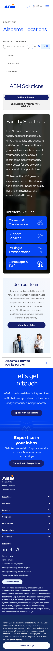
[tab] (26, 97)
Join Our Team (8, 489)
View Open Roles (26, 325)
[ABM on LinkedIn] (5, 549)
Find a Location (8, 485)
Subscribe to (26, 463)
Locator (8, 41)
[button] (37, 6)
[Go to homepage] (9, 6)
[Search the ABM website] (28, 6)
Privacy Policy (8, 556)
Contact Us (7, 482)
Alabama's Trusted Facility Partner (17, 362)
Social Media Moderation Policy (15, 575)
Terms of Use (7, 560)
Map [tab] (35, 46)
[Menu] (46, 6)
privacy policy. (16, 639)
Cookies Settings (12, 582)
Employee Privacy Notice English (16, 567)
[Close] (49, 619)
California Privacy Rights (12, 563)
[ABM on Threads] (17, 549)
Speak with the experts (26, 412)
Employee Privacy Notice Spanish (16, 571)
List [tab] (44, 46)
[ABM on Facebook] (11, 549)
